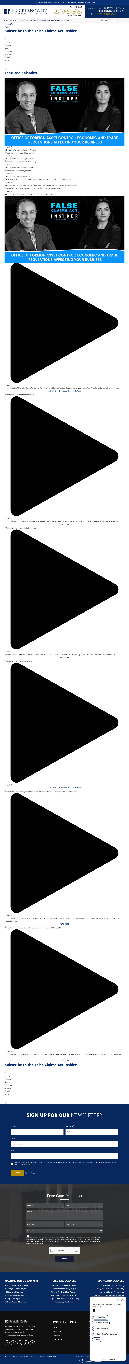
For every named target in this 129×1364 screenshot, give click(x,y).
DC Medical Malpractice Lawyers (17, 1285)
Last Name (70, 1126)
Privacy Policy (38, 1243)
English (106, 20)
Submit (17, 1173)
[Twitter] (62, 11)
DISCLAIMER (52, 1356)
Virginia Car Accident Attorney (64, 1285)
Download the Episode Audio (70, 391)
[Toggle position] (118, 1299)
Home (6, 20)
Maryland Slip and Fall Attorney (112, 1292)
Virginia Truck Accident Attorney (64, 1292)
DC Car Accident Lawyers (14, 1295)
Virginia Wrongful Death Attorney (64, 1295)
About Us (13, 20)
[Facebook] (56, 11)
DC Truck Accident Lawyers (15, 1302)
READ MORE (51, 391)
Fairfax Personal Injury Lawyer (64, 1289)
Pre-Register (61, 2)
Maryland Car (113, 1285)
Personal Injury (32, 20)
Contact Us (68, 20)
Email (13, 1138)
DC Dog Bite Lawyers (13, 1298)
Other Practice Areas (46, 20)
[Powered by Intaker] (112, 1359)
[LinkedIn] (73, 11)
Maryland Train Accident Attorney (110, 1289)
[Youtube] (67, 11)
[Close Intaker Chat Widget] (122, 1299)
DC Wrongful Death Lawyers (16, 1289)
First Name (15, 1126)
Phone (13, 1150)
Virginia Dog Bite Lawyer (64, 1302)
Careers (56, 1335)
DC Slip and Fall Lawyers (14, 1292)
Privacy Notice (29, 1164)
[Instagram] (79, 11)
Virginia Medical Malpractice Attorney (64, 1298)
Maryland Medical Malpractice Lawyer (109, 1295)
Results (21, 20)
